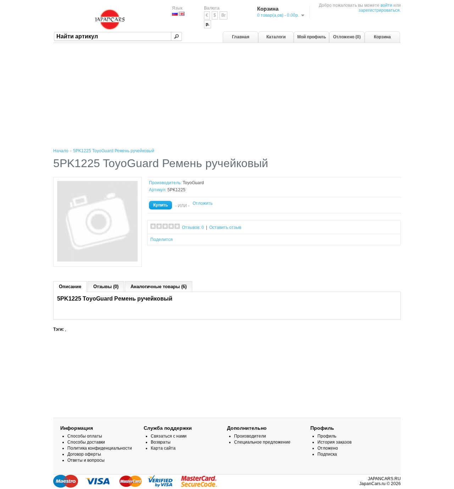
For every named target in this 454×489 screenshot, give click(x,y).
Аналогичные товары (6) (159, 286)
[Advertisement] (227, 96)
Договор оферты (84, 454)
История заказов (334, 442)
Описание (70, 286)
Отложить (202, 203)
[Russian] (175, 14)
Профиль (326, 436)
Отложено (327, 448)
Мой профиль (311, 36)
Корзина (382, 36)
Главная (240, 36)
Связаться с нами (169, 436)
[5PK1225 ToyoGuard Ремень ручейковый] (97, 260)
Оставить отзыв (225, 227)
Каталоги (276, 36)
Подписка (327, 454)
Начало (60, 150)
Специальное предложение (262, 442)
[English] (181, 14)
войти (386, 5)
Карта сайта (163, 448)
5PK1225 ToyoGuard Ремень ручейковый (113, 150)
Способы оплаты (84, 436)
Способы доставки (86, 442)
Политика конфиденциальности (99, 448)
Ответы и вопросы (86, 460)
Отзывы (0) (105, 286)
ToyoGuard (193, 182)
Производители (250, 436)
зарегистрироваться (379, 10)
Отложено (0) (347, 36)
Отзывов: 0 (193, 227)
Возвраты (161, 442)
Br (223, 15)
